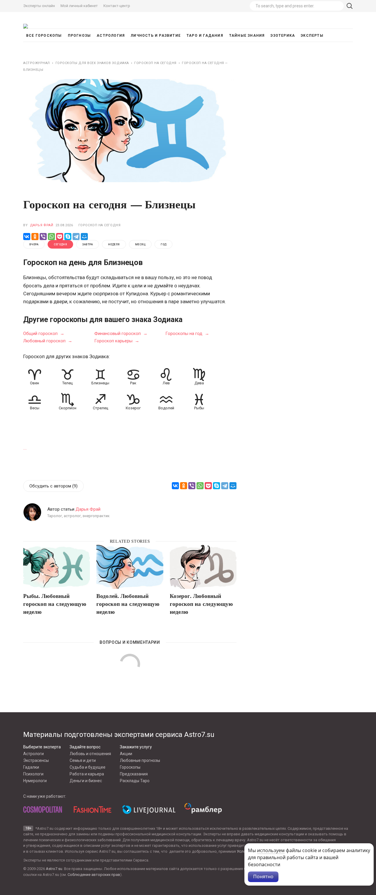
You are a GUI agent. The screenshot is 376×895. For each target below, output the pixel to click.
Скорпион (67, 408)
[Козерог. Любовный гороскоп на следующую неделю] (203, 567)
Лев (166, 383)
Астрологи (33, 753)
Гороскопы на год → (187, 333)
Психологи (33, 774)
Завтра (87, 244)
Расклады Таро (135, 780)
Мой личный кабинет (79, 6)
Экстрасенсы (36, 760)
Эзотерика (283, 35)
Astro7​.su (54, 868)
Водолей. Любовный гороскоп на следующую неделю (128, 603)
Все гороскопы (44, 35)
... (25, 448)
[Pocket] (59, 236)
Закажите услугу (136, 747)
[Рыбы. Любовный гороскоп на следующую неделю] (56, 567)
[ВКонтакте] (26, 236)
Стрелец (100, 408)
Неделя (114, 244)
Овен (34, 383)
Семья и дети (83, 760)
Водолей (166, 408)
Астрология (111, 35)
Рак (133, 383)
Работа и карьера (87, 774)
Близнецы (100, 383)
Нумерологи (35, 780)
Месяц (140, 244)
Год (163, 244)
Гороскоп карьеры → (116, 340)
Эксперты (312, 35)
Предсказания (134, 774)
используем (271, 850)
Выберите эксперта (42, 747)
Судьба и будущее (87, 767)
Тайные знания (247, 35)
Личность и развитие (156, 35)
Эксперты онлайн (39, 6)
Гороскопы (130, 767)
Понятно (263, 876)
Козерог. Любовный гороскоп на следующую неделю (201, 603)
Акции (126, 753)
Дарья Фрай (41, 225)
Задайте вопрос (85, 747)
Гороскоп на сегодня (99, 225)
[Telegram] (76, 236)
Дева (199, 383)
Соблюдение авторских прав (94, 874)
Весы (34, 408)
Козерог (133, 408)
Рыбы (199, 408)
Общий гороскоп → (43, 333)
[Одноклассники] (34, 236)
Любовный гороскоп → (47, 340)
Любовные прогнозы (140, 760)
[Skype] (67, 236)
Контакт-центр (116, 6)
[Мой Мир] (84, 236)
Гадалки (31, 767)
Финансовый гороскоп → (120, 333)
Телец (67, 383)
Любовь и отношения (90, 753)
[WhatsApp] (51, 236)
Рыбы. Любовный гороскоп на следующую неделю (54, 603)
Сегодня (60, 244)
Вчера (33, 244)
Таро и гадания (205, 35)
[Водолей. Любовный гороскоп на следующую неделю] (129, 567)
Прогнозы (79, 35)
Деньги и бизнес (86, 780)
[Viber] (43, 236)
